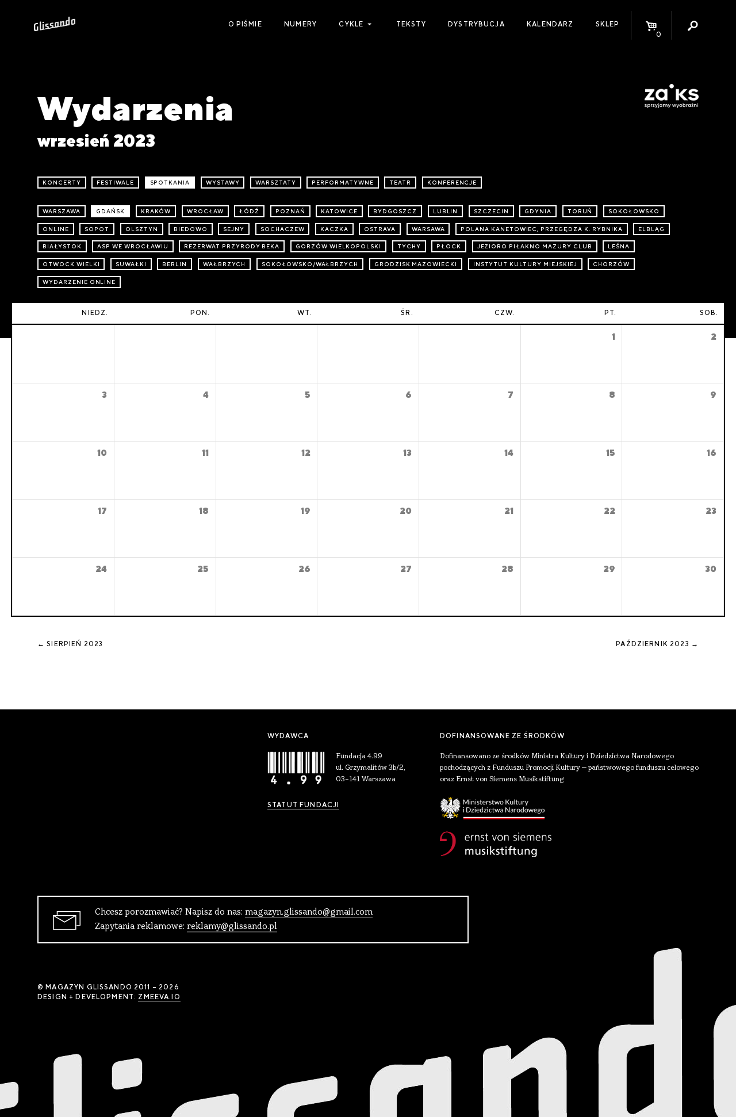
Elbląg (651, 229)
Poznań (290, 211)
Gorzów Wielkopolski (338, 246)
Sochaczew (282, 229)
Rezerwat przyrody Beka (231, 246)
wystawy (223, 182)
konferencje (452, 182)
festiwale (115, 182)
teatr (400, 182)
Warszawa (61, 211)
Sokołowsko (634, 211)
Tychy (409, 246)
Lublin (445, 211)
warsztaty (275, 182)
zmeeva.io (159, 997)
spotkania (170, 182)
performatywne (342, 182)
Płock (448, 246)
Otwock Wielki (71, 264)
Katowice (339, 211)
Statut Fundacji (303, 805)
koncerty (62, 182)
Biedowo (191, 229)
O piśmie (245, 24)
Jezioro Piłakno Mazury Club (534, 246)
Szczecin (491, 211)
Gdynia (537, 211)
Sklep (608, 24)
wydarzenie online (79, 282)
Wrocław (205, 211)
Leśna (619, 246)
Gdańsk (110, 211)
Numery (300, 24)
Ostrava (380, 229)
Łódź (249, 211)
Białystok (62, 246)
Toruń (580, 211)
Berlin (174, 264)
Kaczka (334, 229)
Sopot (97, 229)
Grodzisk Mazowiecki (415, 264)
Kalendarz (550, 24)
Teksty (411, 24)
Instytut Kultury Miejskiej (525, 264)
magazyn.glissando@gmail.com (309, 912)
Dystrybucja (476, 24)
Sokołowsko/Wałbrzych (310, 264)
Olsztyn (141, 229)
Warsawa (428, 229)
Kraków (156, 211)
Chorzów (611, 264)
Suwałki (131, 264)
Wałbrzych (224, 264)
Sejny (233, 229)
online (56, 229)
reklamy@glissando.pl (232, 926)
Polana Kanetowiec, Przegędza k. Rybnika (541, 229)
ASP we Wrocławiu (132, 246)
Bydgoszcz (395, 211)
